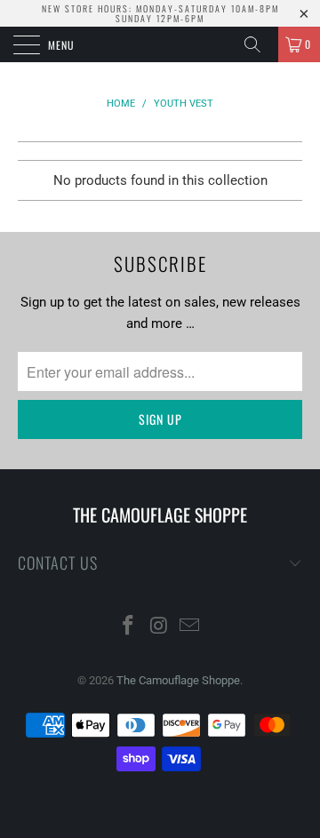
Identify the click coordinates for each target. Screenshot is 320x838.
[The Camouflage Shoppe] (160, 44)
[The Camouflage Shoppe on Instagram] (159, 627)
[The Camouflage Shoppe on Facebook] (128, 627)
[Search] (259, 44)
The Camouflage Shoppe (178, 680)
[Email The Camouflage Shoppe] (190, 627)
